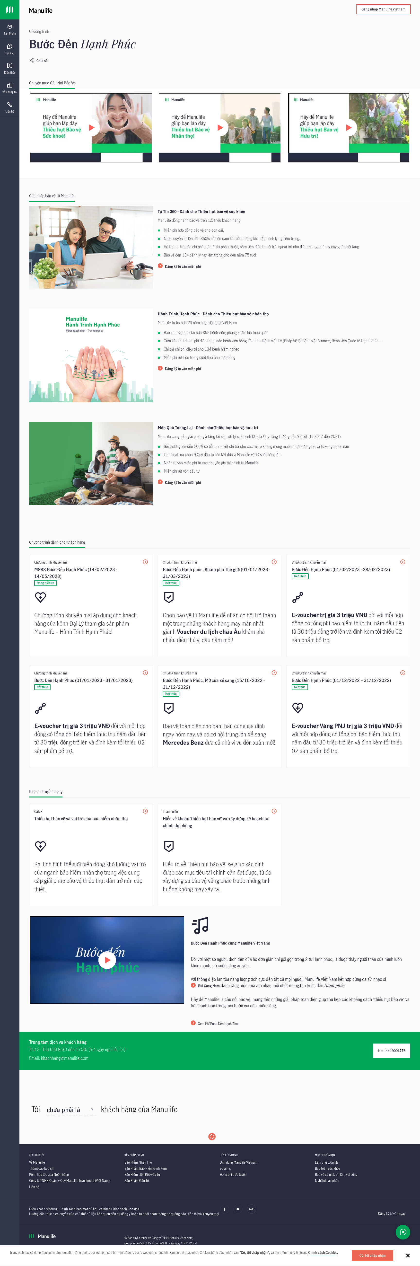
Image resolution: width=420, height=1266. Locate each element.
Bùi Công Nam (209, 986)
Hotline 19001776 (391, 1050)
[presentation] (9, 29)
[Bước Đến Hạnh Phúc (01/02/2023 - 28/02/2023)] (348, 605)
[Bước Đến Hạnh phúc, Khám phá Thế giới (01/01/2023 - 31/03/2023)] (219, 605)
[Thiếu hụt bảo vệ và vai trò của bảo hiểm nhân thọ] (91, 855)
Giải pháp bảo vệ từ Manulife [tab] (52, 195)
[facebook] (224, 1212)
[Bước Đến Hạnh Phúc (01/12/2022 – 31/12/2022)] (348, 716)
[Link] (9, 9)
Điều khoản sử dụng (43, 1209)
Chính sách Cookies (322, 1252)
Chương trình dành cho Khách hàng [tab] (57, 542)
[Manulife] (124, 9)
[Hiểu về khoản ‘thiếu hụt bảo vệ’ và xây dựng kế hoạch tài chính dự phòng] (219, 855)
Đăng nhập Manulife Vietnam (383, 9)
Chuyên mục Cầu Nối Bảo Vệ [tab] (52, 83)
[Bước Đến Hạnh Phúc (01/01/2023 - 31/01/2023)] (91, 716)
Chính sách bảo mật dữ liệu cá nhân (85, 1209)
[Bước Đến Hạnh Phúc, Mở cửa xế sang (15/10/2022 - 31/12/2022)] (219, 716)
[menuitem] (9, 29)
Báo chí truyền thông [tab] (45, 791)
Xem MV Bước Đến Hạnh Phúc (218, 1023)
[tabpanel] (219, 133)
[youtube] (238, 1212)
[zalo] (251, 1212)
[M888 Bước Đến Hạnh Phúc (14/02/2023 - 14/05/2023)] (91, 605)
